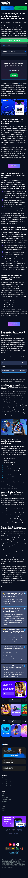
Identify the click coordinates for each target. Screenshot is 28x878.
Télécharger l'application (14, 323)
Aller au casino (14, 165)
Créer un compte (13, 40)
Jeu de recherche (9, 693)
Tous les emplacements (14, 700)
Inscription (21, 8)
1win (3, 45)
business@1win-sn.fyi (7, 783)
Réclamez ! (14, 75)
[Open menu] (26, 3)
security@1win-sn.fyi (6, 781)
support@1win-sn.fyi (6, 779)
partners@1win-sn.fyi (6, 785)
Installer (21, 824)
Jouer (20, 695)
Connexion (7, 8)
